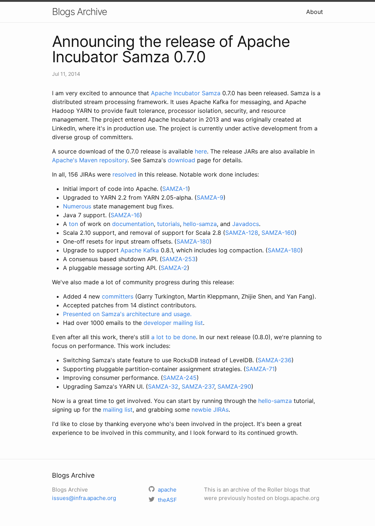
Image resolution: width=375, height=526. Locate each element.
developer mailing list (173, 322)
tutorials (168, 223)
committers (117, 296)
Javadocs (245, 223)
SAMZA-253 (179, 259)
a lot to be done (173, 337)
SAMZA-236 (275, 360)
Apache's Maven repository (89, 160)
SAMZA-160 (277, 232)
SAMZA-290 (234, 386)
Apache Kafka (139, 250)
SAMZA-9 (210, 197)
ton (73, 223)
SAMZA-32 (163, 386)
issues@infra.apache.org (84, 497)
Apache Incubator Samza (185, 93)
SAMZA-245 (180, 377)
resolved (124, 174)
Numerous (77, 206)
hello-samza (200, 223)
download (181, 160)
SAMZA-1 (175, 188)
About (314, 11)
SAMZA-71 (260, 369)
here (201, 151)
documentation (133, 223)
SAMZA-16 (125, 215)
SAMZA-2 (174, 267)
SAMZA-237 (198, 386)
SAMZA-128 (241, 232)
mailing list (118, 409)
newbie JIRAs (210, 409)
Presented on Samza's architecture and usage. (127, 314)
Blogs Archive (79, 11)
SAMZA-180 (193, 241)
